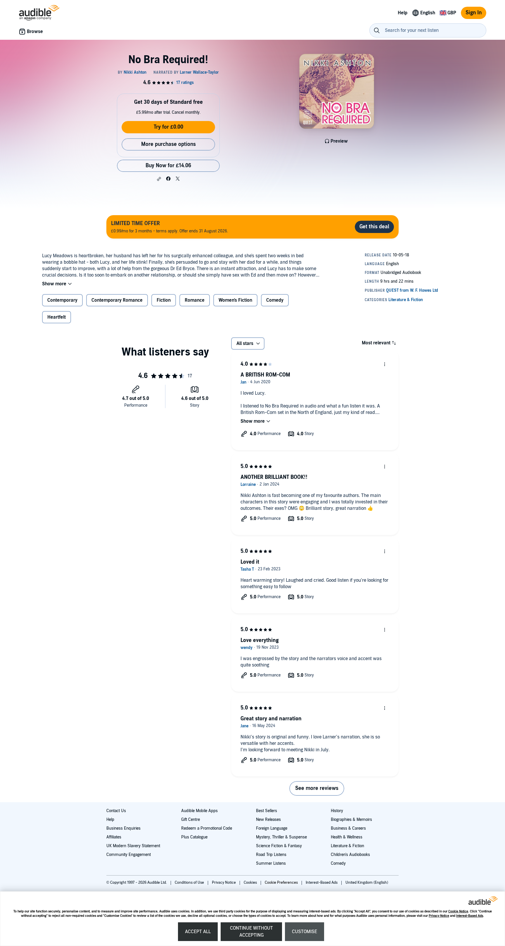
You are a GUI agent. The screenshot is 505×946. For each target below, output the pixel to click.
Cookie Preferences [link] (281, 882)
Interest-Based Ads (469, 916)
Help (110, 819)
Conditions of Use (190, 882)
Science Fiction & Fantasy (279, 845)
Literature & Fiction (347, 845)
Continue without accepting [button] (251, 931)
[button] (159, 179)
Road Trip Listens (271, 854)
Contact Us (116, 810)
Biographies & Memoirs (351, 819)
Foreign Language (271, 828)
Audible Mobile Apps (199, 810)
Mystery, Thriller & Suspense (281, 837)
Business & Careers (348, 828)
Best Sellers (266, 810)
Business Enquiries (123, 828)
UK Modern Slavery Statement (133, 845)
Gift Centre (190, 819)
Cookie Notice (458, 911)
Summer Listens (271, 863)
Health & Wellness (346, 837)
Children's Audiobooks (350, 854)
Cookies (251, 882)
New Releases (268, 819)
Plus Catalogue (194, 837)
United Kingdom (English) (366, 882)
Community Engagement (128, 854)
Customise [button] (304, 932)
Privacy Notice (439, 916)
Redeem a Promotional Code (206, 828)
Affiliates (113, 837)
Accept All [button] (198, 932)
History (337, 810)
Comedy (338, 863)
